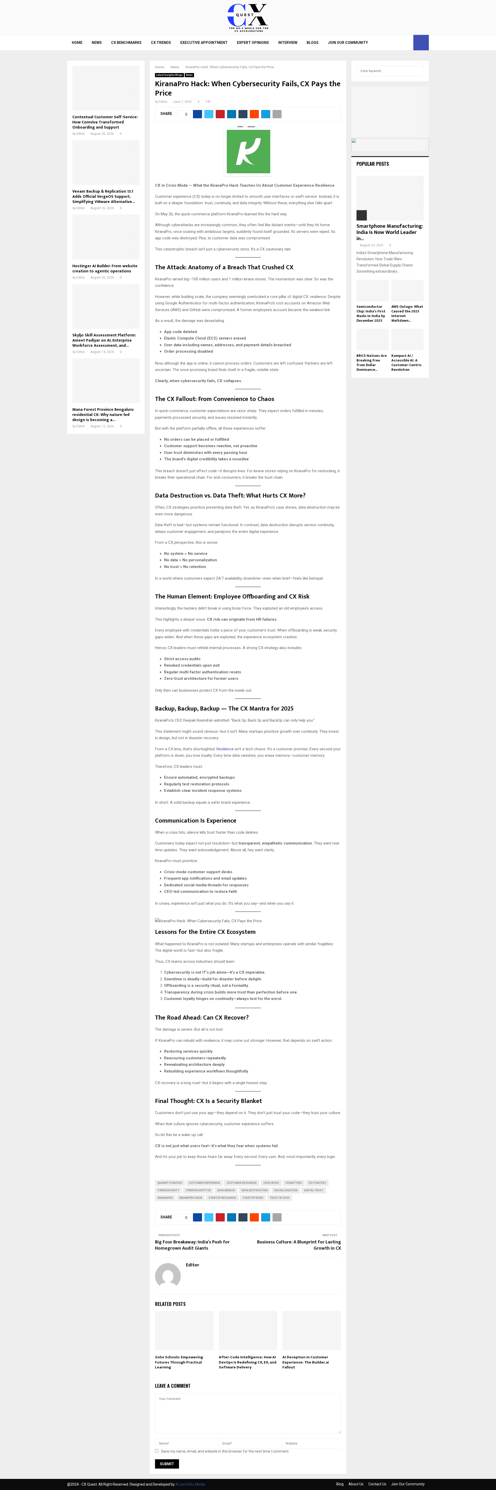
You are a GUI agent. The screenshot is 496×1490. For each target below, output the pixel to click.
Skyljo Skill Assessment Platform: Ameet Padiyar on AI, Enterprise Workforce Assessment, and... (104, 340)
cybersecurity (168, 1190)
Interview (287, 43)
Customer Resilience (242, 1182)
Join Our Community (348, 43)
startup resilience (222, 1197)
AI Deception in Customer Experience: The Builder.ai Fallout (305, 1362)
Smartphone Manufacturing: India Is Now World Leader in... (390, 232)
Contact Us (377, 1484)
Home (77, 43)
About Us (355, 1484)
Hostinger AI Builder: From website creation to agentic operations (104, 269)
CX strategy (317, 1182)
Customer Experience (204, 1182)
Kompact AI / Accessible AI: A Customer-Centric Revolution (406, 363)
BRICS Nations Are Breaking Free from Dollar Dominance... (372, 363)
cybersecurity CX (198, 1190)
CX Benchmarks (126, 43)
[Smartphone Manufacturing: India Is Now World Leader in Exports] (390, 198)
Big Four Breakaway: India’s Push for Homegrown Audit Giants (192, 1245)
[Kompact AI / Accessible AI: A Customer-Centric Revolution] (407, 339)
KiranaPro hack (190, 1197)
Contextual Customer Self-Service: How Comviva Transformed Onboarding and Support (105, 122)
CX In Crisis (271, 1182)
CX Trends (161, 43)
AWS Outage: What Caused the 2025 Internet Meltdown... (407, 314)
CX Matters (293, 1182)
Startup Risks (253, 1197)
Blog (340, 1484)
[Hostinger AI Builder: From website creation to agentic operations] (106, 237)
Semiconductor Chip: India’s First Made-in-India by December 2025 (371, 314)
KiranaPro (165, 1197)
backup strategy (170, 1182)
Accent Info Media (190, 1484)
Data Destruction (255, 1190)
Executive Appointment (204, 43)
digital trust (313, 1190)
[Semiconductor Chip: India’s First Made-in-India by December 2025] (373, 290)
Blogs (313, 43)
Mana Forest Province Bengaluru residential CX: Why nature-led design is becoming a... (103, 414)
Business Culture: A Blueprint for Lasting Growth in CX (299, 1245)
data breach (226, 1190)
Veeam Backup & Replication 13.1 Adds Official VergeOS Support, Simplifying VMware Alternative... (103, 196)
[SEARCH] (418, 71)
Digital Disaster (286, 1190)
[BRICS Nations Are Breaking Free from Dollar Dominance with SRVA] (373, 339)
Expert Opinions (253, 43)
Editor (163, 102)
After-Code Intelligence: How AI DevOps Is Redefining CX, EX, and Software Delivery (247, 1362)
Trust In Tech (279, 1197)
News (97, 43)
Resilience (225, 749)
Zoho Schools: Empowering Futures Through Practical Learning (179, 1362)
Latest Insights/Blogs (169, 75)
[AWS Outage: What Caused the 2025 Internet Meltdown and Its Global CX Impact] (407, 290)
